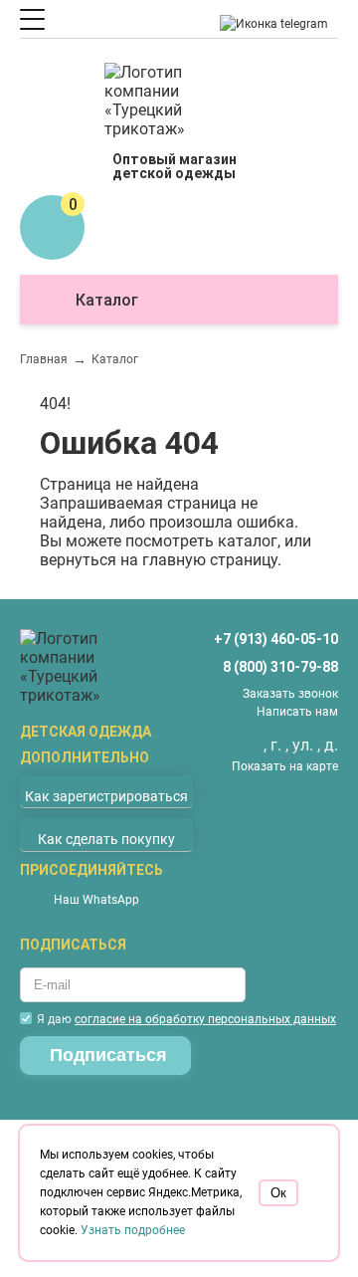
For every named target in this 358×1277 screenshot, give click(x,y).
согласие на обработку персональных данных (205, 1019)
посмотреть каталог (201, 541)
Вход (82, 114)
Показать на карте (285, 766)
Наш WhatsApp (96, 900)
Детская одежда (85, 732)
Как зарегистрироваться (106, 796)
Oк (278, 1192)
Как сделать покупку (106, 839)
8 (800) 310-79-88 (280, 667)
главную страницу (209, 559)
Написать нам (297, 712)
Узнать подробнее (133, 1230)
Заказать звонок (290, 694)
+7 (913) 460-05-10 (276, 639)
